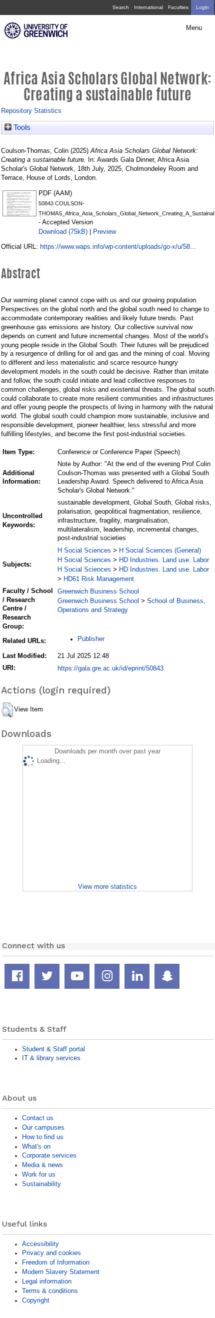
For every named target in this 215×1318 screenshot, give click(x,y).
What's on (36, 1146)
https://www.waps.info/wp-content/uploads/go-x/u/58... (118, 246)
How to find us (43, 1137)
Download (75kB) (63, 231)
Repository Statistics (31, 110)
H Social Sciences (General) (160, 550)
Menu (194, 27)
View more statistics (107, 886)
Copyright (36, 1300)
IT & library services (51, 1058)
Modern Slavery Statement (61, 1272)
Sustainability (41, 1184)
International (148, 7)
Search (120, 7)
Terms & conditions (50, 1291)
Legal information (47, 1281)
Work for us (39, 1174)
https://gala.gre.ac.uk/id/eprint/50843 (111, 668)
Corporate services (49, 1155)
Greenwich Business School (98, 591)
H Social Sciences (84, 550)
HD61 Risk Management (99, 579)
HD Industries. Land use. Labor (164, 560)
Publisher (91, 639)
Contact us (38, 1118)
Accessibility (40, 1244)
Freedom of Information (56, 1262)
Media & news (42, 1165)
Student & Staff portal (53, 1049)
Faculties (178, 7)
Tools (21, 127)
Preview (104, 231)
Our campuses (43, 1127)
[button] (7, 709)
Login (202, 7)
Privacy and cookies (51, 1253)
